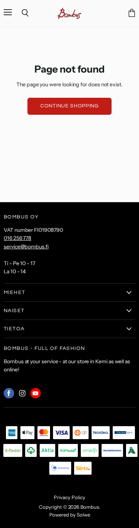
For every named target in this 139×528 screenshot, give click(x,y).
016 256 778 (17, 238)
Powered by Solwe (69, 515)
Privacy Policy (69, 497)
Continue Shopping (69, 105)
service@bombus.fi (26, 246)
